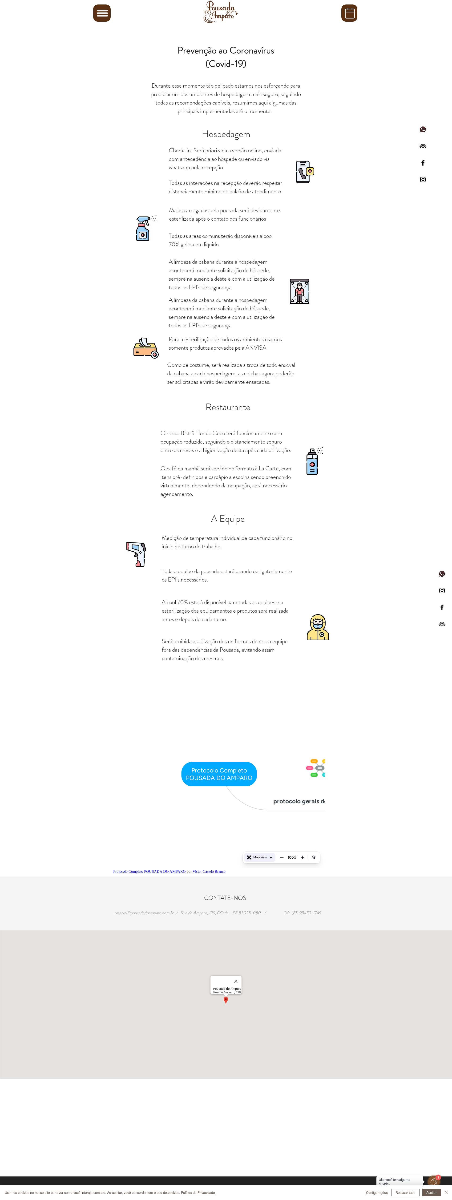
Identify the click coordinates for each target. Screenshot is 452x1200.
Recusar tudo (406, 1192)
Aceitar (431, 1192)
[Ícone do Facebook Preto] (442, 607)
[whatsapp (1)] (442, 574)
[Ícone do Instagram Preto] (442, 590)
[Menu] (102, 13)
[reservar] (349, 13)
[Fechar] (446, 1192)
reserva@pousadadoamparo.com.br (144, 913)
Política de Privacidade (198, 1192)
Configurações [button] (377, 1192)
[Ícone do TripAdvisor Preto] (442, 624)
